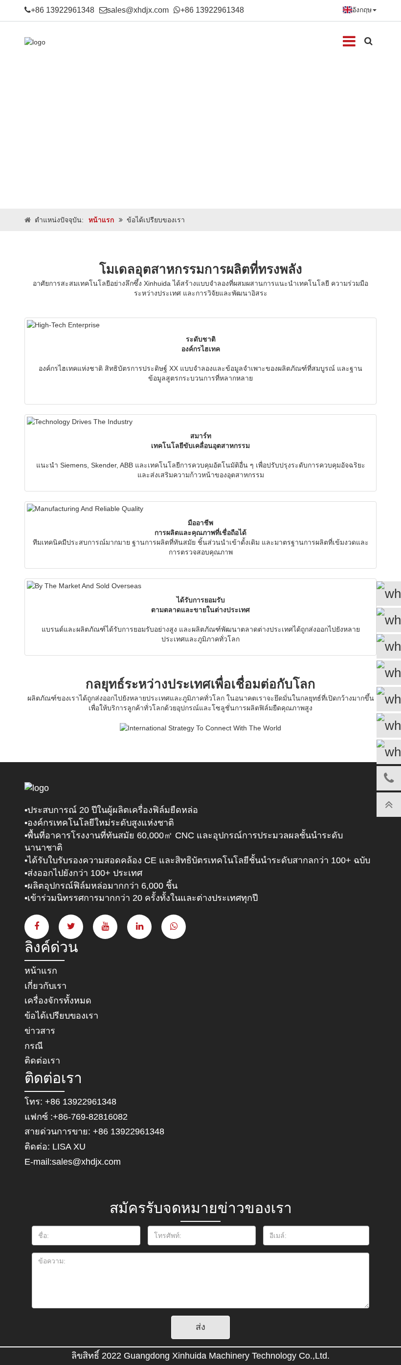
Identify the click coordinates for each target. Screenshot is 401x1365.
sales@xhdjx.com (138, 10)
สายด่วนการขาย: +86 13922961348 (94, 1131)
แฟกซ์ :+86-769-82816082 (76, 1117)
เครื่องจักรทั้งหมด (57, 1000)
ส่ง (200, 1327)
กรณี (33, 1046)
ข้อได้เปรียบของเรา (61, 1016)
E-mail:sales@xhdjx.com (72, 1162)
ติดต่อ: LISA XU (55, 1147)
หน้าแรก (101, 220)
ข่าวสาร (39, 1031)
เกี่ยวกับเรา (45, 986)
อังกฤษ (362, 10)
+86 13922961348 (62, 10)
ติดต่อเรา (42, 1061)
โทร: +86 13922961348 (70, 1102)
